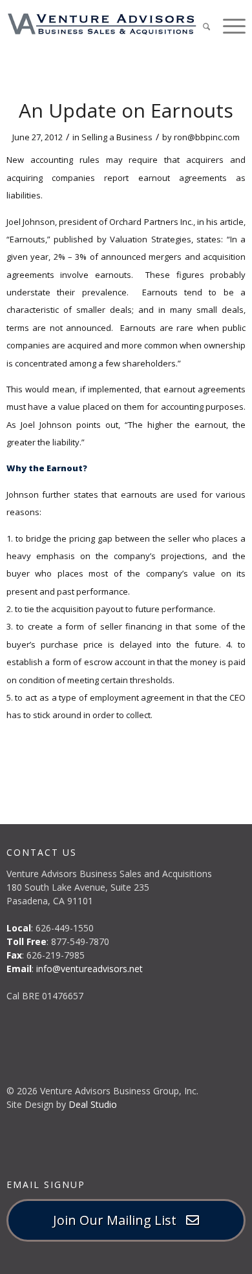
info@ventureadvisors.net (89, 968)
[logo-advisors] (102, 24)
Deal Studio (92, 1104)
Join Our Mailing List (119, 1220)
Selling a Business (116, 137)
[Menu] (228, 25)
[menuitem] (200, 26)
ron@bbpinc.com (207, 137)
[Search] (200, 25)
